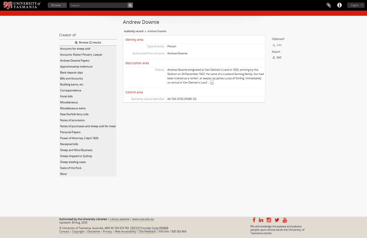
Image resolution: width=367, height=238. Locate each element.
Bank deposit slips (71, 72)
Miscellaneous (69, 102)
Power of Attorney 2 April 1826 (79, 138)
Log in (355, 5)
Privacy (107, 231)
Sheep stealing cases (73, 162)
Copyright (78, 231)
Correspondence (70, 90)
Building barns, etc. (72, 84)
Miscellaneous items (73, 108)
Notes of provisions (72, 120)
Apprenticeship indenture (76, 66)
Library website (119, 219)
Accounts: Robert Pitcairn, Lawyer (81, 54)
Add (279, 45)
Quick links (339, 5)
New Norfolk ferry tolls (74, 114)
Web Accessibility (125, 231)
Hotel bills (66, 96)
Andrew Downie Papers (74, 60)
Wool (63, 174)
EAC (279, 57)
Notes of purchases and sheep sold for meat (88, 126)
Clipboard (328, 5)
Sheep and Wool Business (76, 150)
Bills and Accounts (71, 78)
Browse (56, 5)
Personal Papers (70, 132)
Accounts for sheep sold (75, 48)
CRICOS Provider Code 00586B (149, 228)
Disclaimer (93, 231)
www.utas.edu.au (143, 219)
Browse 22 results (89, 42)
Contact (64, 231)
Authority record (133, 31)
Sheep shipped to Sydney (76, 156)
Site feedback (147, 231)
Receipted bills (69, 144)
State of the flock (71, 168)
